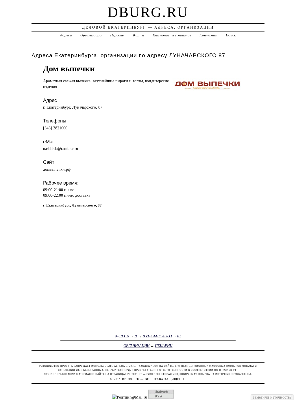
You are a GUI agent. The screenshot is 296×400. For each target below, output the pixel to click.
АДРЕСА (122, 336)
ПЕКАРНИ (163, 345)
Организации (91, 35)
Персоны (117, 35)
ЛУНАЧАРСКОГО (157, 336)
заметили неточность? (272, 397)
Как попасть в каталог (172, 35)
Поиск (231, 35)
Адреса (66, 35)
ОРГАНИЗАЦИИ (136, 345)
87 (179, 336)
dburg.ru (148, 12)
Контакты (208, 35)
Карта (138, 35)
